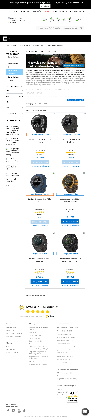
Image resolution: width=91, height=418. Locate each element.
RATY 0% (50, 11)
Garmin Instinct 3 (13, 58)
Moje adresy (10, 330)
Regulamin (32, 332)
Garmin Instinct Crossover (13, 72)
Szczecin (73, 340)
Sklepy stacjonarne (12, 352)
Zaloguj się (62, 11)
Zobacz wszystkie (12, 186)
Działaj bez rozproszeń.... (65, 376)
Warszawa (61, 343)
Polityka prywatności (36, 335)
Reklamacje (33, 344)
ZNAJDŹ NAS (45, 6)
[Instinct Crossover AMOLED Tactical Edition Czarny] (70, 243)
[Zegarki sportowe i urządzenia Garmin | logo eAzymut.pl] (19, 20)
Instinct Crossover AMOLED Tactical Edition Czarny (70, 260)
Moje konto (10, 324)
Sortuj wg (29, 104)
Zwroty (31, 362)
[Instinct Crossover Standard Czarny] (40, 124)
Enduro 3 (60, 395)
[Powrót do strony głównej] (8, 45)
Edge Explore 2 (62, 398)
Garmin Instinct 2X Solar (13, 78)
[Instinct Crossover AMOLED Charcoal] (40, 243)
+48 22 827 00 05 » (67, 331)
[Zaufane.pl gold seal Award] (22, 308)
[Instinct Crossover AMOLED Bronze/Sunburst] (70, 183)
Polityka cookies (34, 338)
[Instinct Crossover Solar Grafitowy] (71, 124)
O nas (8, 346)
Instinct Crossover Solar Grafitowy (71, 140)
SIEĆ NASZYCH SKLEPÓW (32, 11)
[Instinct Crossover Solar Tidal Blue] (40, 183)
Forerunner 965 (62, 392)
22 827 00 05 (13, 11)
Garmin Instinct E (13, 65)
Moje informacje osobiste (14, 333)
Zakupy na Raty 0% (35, 341)
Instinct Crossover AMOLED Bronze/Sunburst (70, 200)
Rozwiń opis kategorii (75, 100)
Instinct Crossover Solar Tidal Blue (39, 200)
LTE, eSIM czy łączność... (65, 373)
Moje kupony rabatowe (13, 336)
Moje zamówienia (11, 327)
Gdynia (59, 337)
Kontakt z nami (11, 349)
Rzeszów (66, 340)
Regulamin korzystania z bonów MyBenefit (37, 353)
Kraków (72, 337)
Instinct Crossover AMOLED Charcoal (39, 260)
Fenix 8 (59, 389)
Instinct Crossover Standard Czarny (40, 140)
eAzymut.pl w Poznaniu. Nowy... (67, 379)
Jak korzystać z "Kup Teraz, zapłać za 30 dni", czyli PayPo (39, 348)
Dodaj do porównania (41, 166)
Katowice (66, 337)
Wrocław (68, 343)
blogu (75, 369)
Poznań (60, 340)
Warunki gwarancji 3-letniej (38, 364)
